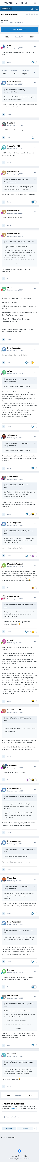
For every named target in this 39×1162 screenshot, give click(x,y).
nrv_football (28, 1004)
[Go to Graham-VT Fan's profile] (4, 711)
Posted (15, 48)
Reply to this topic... (13, 1117)
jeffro (9, 371)
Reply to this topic (19, 29)
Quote (9, 62)
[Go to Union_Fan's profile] (4, 879)
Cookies (24, 1156)
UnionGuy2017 (9, 92)
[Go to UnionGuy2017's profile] (4, 172)
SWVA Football (19, 22)
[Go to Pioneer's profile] (4, 971)
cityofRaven (12, 477)
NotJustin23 (12, 995)
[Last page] (36, 37)
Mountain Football (15, 564)
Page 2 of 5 (19, 37)
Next (32, 37)
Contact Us (15, 1156)
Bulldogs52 (12, 765)
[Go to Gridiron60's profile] (4, 436)
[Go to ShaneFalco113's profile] (4, 147)
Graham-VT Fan (14, 710)
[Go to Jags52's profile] (4, 641)
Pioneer (10, 970)
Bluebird (11, 123)
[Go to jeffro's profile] (4, 372)
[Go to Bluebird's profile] (4, 124)
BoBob (10, 45)
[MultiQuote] (3, 62)
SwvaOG (27, 242)
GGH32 (10, 287)
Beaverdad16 (13, 596)
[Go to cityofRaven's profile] (4, 478)
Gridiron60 (12, 435)
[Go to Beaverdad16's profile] (4, 597)
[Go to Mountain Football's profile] (4, 565)
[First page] (2, 37)
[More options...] (35, 46)
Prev (7, 37)
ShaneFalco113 (13, 146)
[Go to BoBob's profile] (4, 46)
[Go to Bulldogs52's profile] (4, 766)
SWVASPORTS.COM (15, 3)
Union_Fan (11, 878)
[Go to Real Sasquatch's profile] (4, 83)
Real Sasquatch (14, 81)
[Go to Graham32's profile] (4, 1055)
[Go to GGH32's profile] (4, 289)
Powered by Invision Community (19, 1159)
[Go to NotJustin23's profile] (4, 997)
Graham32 (7, 20)
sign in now (15, 1108)
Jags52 (10, 640)
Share (10, 1128)
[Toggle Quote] (5, 90)
